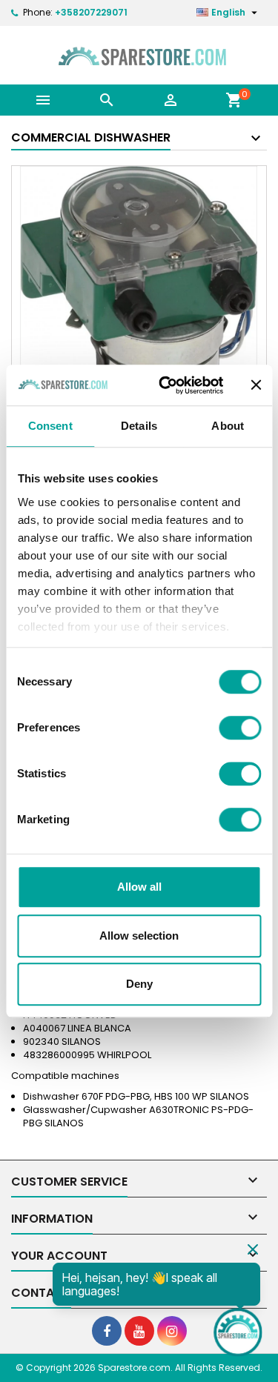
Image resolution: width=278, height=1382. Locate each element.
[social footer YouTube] (139, 1331)
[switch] (240, 728)
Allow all (139, 886)
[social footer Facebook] (107, 1331)
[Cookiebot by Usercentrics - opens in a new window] (165, 385)
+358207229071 (91, 12)
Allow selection (139, 935)
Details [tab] (139, 425)
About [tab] (227, 425)
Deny (139, 983)
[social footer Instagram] (172, 1331)
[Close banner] (256, 385)
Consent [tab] (50, 425)
